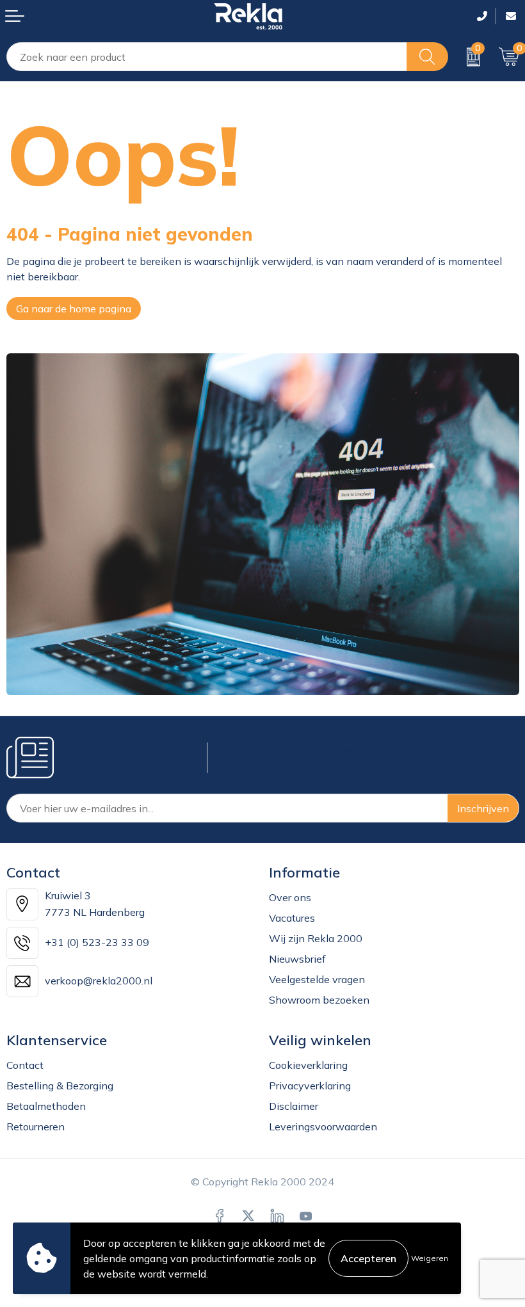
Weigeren (429, 1258)
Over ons (290, 897)
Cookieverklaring (308, 1065)
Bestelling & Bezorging (59, 1085)
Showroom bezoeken (319, 999)
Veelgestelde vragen (317, 979)
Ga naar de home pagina (73, 308)
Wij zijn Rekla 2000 (315, 938)
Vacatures (292, 917)
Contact (25, 1065)
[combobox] (206, 56)
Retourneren (35, 1126)
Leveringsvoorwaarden (323, 1126)
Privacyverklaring (310, 1085)
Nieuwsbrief (297, 958)
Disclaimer (293, 1106)
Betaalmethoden (46, 1106)
